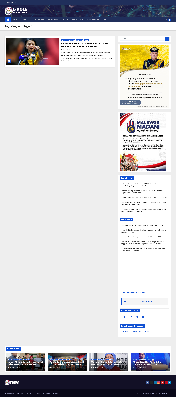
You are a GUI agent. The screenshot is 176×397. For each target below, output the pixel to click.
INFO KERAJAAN (77, 20)
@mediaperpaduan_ (146, 301)
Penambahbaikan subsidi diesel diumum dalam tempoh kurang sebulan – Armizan (67, 364)
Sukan (86, 40)
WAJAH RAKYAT (93, 20)
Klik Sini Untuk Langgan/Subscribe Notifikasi (136, 331)
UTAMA (16, 20)
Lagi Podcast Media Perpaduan (133, 292)
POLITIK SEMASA (38, 20)
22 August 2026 (15, 367)
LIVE (104, 20)
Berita (63, 40)
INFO (25, 20)
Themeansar (39, 393)
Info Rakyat (79, 40)
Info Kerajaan (71, 40)
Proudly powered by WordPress (14, 393)
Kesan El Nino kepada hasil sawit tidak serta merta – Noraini (142, 225)
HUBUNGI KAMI (149, 393)
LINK (142, 393)
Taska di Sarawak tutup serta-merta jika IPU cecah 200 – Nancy (144, 197)
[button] (166, 20)
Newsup (31, 393)
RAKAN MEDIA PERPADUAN (58, 20)
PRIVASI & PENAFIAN (161, 393)
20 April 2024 (67, 50)
